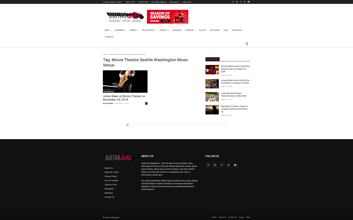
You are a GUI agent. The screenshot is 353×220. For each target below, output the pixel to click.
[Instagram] (237, 2)
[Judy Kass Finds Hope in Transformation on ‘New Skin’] (212, 96)
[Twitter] (244, 2)
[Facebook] (233, 2)
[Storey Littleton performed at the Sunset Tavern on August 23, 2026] (212, 69)
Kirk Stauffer (108, 103)
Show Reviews (109, 91)
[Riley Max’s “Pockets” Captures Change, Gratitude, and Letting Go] (212, 109)
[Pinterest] (241, 2)
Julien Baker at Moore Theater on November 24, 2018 (124, 98)
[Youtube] (248, 2)
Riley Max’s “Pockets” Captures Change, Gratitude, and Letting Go (234, 109)
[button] (247, 43)
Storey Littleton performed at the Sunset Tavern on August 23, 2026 (235, 69)
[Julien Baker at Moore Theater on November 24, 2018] (125, 81)
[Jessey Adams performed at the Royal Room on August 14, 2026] (212, 83)
